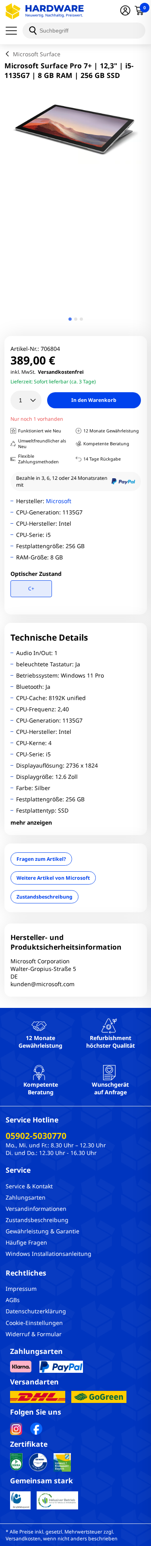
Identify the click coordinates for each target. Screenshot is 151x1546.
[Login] (125, 11)
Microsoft (58, 501)
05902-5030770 (36, 1135)
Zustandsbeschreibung (44, 896)
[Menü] (14, 30)
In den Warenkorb (93, 400)
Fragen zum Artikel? (41, 859)
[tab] (70, 319)
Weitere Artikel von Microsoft (53, 877)
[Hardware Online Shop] (45, 11)
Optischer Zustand (36, 573)
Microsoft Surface (36, 54)
